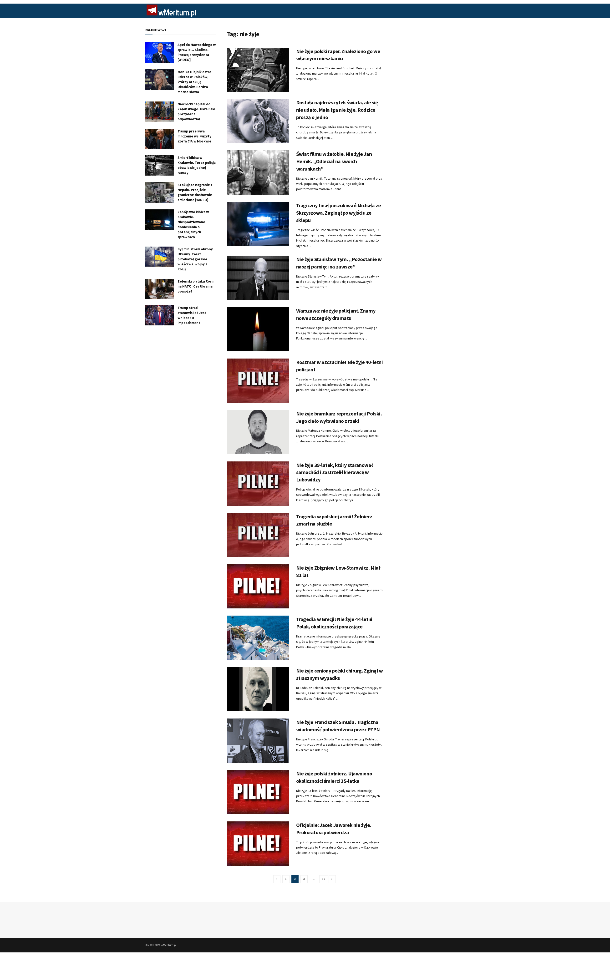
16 (323, 879)
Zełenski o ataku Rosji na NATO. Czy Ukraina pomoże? (196, 286)
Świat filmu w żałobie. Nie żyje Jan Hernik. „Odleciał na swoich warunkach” (334, 161)
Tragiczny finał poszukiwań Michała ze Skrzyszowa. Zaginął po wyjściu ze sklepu (338, 212)
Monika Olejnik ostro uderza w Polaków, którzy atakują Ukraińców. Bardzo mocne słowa (194, 82)
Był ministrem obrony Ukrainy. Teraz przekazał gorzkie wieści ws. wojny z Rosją (195, 259)
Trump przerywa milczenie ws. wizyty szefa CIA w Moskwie (194, 136)
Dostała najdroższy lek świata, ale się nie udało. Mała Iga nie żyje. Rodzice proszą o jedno (337, 110)
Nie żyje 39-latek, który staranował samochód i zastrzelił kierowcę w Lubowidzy (334, 472)
